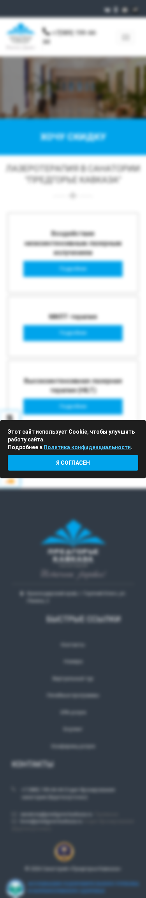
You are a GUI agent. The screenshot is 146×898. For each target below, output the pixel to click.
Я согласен (73, 463)
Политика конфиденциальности (87, 447)
